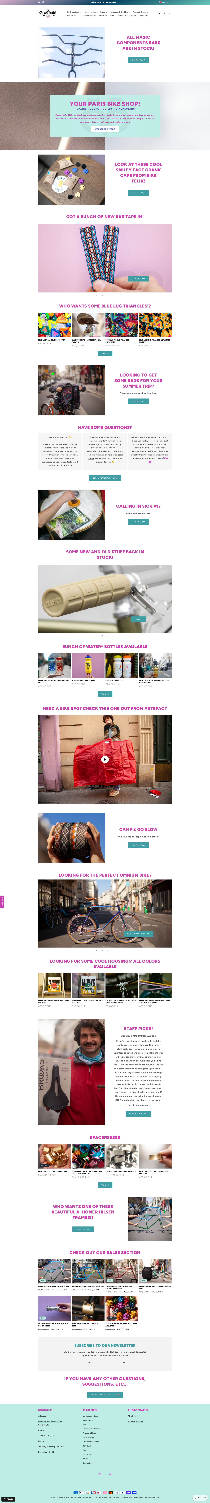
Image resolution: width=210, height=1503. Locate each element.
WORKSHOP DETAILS (105, 129)
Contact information (152, 1497)
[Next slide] (107, 295)
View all (105, 353)
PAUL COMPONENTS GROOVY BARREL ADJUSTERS (121, 1325)
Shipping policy (114, 1497)
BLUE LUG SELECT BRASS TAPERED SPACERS (153, 1172)
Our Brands (87, 1454)
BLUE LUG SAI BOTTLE (114, 681)
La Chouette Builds (91, 1442)
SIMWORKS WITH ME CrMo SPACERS (120, 1171)
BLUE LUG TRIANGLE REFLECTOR (51, 340)
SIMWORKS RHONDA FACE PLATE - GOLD (86, 1325)
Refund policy (76, 1497)
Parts (85, 1424)
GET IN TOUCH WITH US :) (105, 478)
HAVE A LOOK (132, 279)
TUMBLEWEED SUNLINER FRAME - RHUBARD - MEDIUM (119, 1287)
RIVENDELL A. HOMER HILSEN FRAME (53, 1286)
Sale (85, 1450)
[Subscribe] (124, 1362)
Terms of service (101, 1497)
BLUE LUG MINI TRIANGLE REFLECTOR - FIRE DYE (155, 341)
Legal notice (138, 1497)
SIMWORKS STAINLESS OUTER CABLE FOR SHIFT (87, 1002)
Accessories (88, 1420)
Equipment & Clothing (92, 1429)
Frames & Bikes (89, 1433)
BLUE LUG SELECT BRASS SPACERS (52, 1171)
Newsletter (2, 901)
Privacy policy (88, 1497)
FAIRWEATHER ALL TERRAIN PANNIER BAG (155, 1287)
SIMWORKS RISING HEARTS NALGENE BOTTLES (54, 682)
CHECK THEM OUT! (138, 1114)
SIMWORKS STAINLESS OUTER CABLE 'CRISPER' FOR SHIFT (120, 1002)
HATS (114, 619)
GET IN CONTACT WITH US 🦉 (105, 1395)
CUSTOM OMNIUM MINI (89, 936)
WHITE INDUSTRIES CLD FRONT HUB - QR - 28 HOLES (53, 1325)
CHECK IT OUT (138, 60)
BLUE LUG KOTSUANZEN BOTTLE (85, 681)
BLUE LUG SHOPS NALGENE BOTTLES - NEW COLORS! (155, 682)
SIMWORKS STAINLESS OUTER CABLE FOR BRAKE (53, 1002)
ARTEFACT (155, 708)
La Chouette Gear (90, 1416)
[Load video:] (105, 759)
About (85, 1459)
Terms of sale (127, 1497)
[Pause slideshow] (113, 295)
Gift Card (87, 1446)
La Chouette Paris (63, 1497)
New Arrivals (88, 1437)
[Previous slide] (96, 295)
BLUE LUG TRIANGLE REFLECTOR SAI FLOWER (87, 341)
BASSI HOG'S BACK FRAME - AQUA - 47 (88, 1286)
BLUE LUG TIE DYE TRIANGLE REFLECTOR (117, 341)
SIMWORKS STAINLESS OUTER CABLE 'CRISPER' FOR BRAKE (154, 1002)
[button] (165, 2)
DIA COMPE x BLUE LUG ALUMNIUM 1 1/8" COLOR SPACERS (87, 1172)
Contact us (87, 1463)
